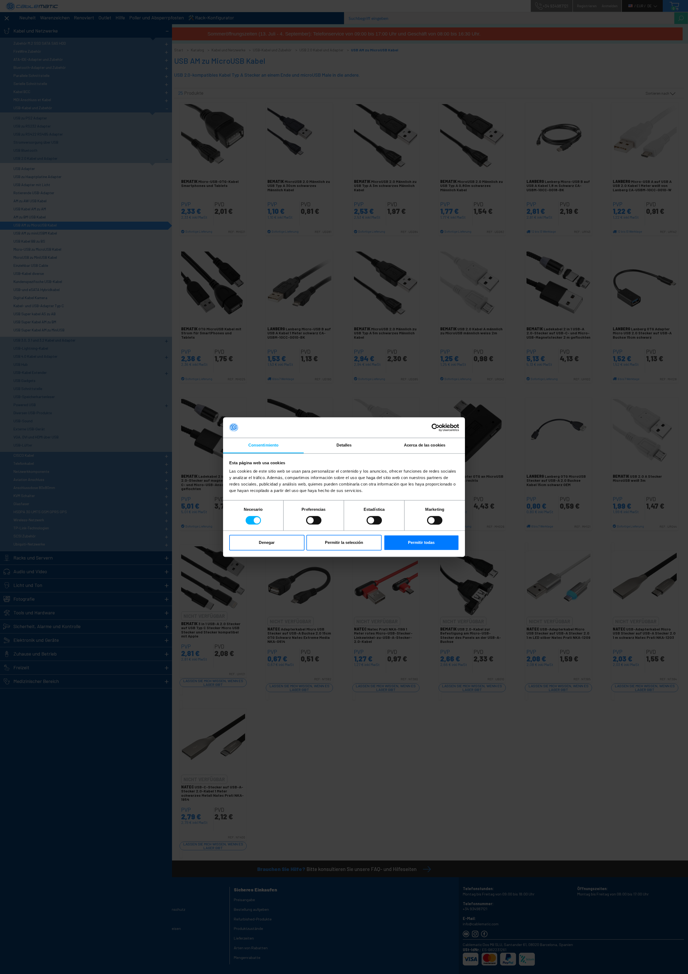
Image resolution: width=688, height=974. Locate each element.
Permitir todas (421, 542)
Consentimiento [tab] (263, 445)
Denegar (267, 542)
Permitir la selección (344, 542)
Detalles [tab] (344, 445)
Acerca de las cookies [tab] (424, 445)
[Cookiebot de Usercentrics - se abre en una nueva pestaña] (435, 427)
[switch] (313, 520)
